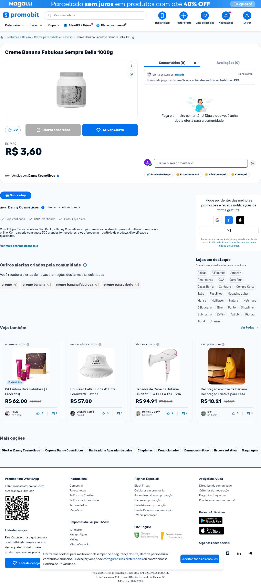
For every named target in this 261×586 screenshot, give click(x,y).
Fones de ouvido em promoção (153, 495)
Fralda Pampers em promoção (153, 510)
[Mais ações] (131, 65)
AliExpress (218, 273)
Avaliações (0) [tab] (228, 63)
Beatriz (179, 74)
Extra (201, 293)
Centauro (225, 287)
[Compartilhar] (131, 74)
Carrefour (235, 280)
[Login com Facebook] (229, 220)
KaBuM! (235, 314)
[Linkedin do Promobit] (239, 553)
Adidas (202, 273)
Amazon (235, 273)
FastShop (216, 293)
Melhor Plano (78, 534)
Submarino (205, 314)
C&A (221, 280)
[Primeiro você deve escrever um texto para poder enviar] (252, 163)
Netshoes (249, 300)
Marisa (202, 300)
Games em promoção (147, 500)
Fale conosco (78, 490)
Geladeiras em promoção (150, 505)
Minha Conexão (80, 544)
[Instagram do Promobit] (227, 553)
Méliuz (74, 539)
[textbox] (200, 163)
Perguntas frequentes (212, 495)
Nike (220, 307)
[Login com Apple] (240, 220)
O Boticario (205, 307)
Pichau (249, 314)
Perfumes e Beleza (19, 37)
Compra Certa (245, 287)
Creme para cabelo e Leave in (53, 37)
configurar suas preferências (123, 559)
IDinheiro (76, 529)
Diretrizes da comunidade (215, 485)
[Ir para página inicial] (3, 37)
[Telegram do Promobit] (250, 553)
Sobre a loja (18, 195)
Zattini (221, 314)
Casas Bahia (206, 287)
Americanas (205, 280)
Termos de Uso (245, 242)
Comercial (76, 485)
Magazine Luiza (238, 293)
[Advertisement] (78, 306)
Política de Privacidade (222, 242)
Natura (233, 300)
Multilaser (217, 300)
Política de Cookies (228, 245)
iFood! (201, 321)
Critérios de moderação (214, 490)
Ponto (232, 307)
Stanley (216, 321)
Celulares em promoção (149, 490)
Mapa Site (76, 510)
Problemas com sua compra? (217, 500)
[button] (215, 220)
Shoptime (247, 307)
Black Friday (142, 485)
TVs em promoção (145, 515)
